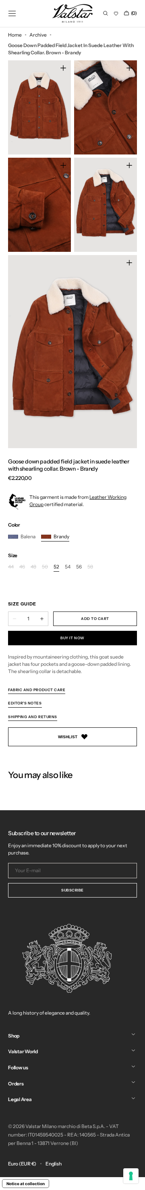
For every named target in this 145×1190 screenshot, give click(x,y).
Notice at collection (25, 1183)
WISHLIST (67, 737)
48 (33, 567)
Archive (38, 35)
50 (45, 567)
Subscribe (72, 890)
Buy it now (72, 638)
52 (56, 567)
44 (11, 567)
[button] (12, 13)
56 (79, 567)
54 (67, 567)
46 (22, 567)
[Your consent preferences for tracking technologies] (131, 1176)
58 (90, 567)
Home (15, 35)
